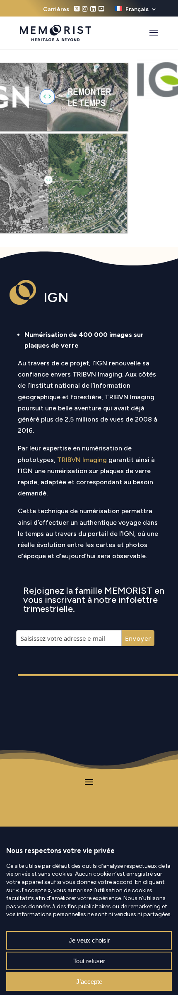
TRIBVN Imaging (82, 460)
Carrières (56, 10)
